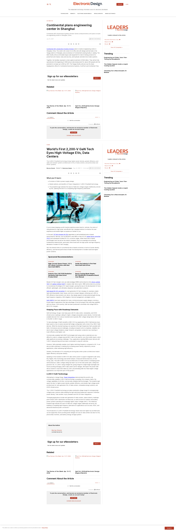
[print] (100, 44)
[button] (48, 4)
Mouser (106, 44)
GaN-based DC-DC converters (56, 291)
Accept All (169, 528)
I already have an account (73, 135)
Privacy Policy (45, 527)
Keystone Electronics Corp (112, 39)
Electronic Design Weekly (84, 13)
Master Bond (108, 41)
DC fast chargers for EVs (61, 234)
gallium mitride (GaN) (58, 284)
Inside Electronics (110, 13)
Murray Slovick (51, 168)
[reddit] (76, 44)
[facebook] (68, 44)
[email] (78, 44)
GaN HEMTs (50, 300)
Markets (72, 13)
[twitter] (73, 44)
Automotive (50, 20)
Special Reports (98, 13)
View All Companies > (117, 47)
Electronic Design (67, 168)
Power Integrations (69, 377)
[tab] (51, 117)
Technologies (64, 13)
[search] (50, 4)
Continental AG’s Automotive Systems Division (60, 49)
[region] (74, 121)
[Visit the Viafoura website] (97, 124)
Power (48, 144)
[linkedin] (71, 44)
